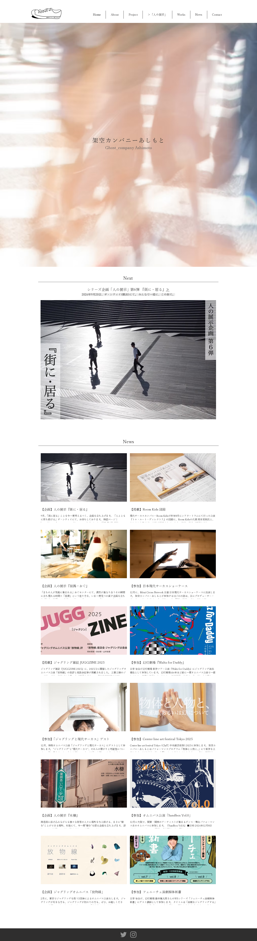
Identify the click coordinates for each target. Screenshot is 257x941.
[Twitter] (123, 934)
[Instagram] (133, 934)
